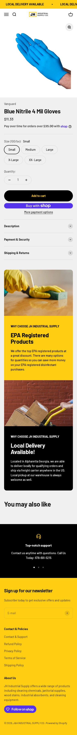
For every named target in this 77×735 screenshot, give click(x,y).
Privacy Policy (13, 651)
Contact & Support (16, 637)
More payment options (38, 212)
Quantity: (10, 171)
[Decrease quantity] (9, 180)
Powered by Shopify (56, 723)
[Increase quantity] (26, 180)
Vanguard (10, 104)
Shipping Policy (14, 665)
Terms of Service (15, 658)
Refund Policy (13, 644)
